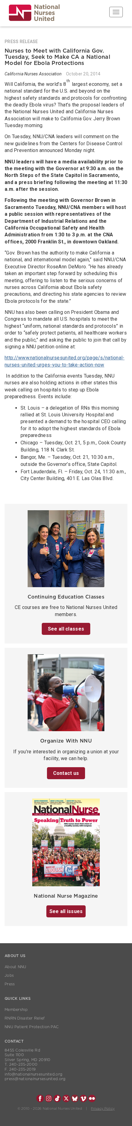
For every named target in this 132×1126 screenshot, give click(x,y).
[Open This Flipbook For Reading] (66, 844)
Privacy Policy (103, 1108)
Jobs (9, 975)
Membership (16, 1010)
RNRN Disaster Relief (25, 1018)
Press (10, 984)
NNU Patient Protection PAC (32, 1027)
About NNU (15, 967)
